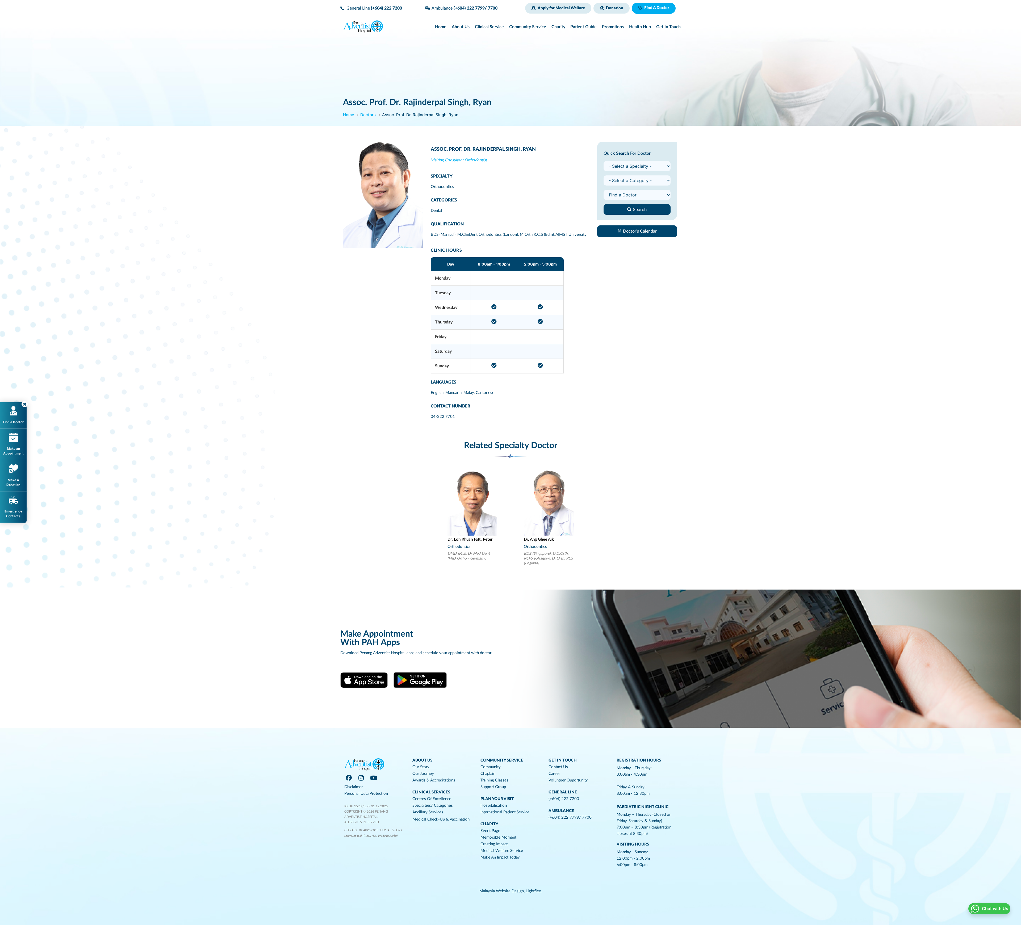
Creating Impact (494, 844)
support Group (493, 787)
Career (554, 774)
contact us (558, 767)
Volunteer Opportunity (568, 780)
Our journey (423, 774)
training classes (494, 780)
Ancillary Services (427, 812)
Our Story (420, 767)
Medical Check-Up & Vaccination (441, 819)
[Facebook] (348, 777)
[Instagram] (361, 777)
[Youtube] (373, 777)
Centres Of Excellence (431, 799)
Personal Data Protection (366, 794)
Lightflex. (534, 891)
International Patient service (504, 812)
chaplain (487, 774)
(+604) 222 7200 (564, 799)
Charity (489, 824)
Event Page (490, 831)
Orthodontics (442, 187)
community (490, 767)
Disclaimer (353, 787)
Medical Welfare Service (501, 851)
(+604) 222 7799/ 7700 (570, 817)
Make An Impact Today (500, 857)
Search (639, 209)
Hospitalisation (493, 806)
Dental (436, 211)
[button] (558, 8)
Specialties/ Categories (432, 806)
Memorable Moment (498, 837)
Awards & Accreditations (433, 780)
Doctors (368, 114)
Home (348, 114)
